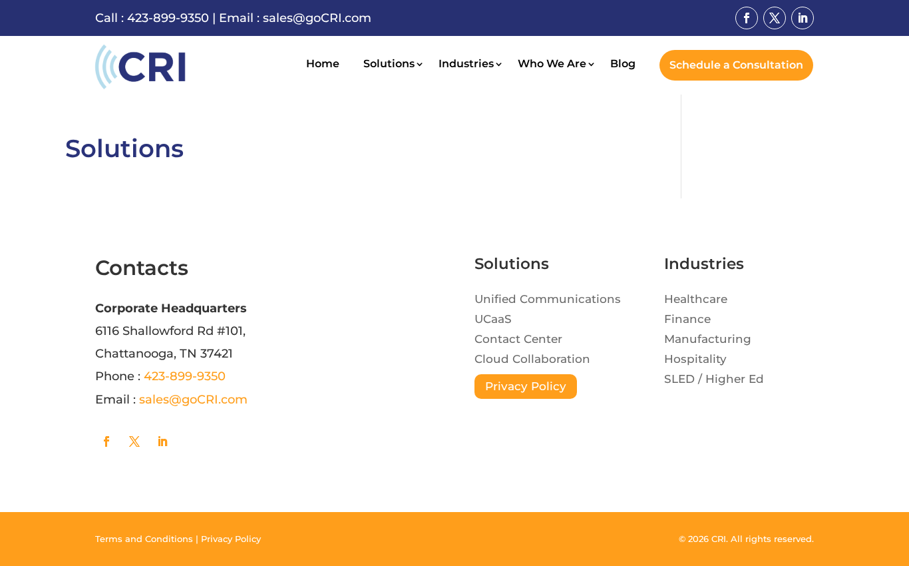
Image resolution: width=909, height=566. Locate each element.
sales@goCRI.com (317, 18)
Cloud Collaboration (532, 360)
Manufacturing (707, 340)
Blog (623, 64)
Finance (687, 320)
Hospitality (695, 360)
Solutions (389, 64)
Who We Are (552, 64)
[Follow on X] (774, 18)
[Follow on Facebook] (746, 18)
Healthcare (695, 300)
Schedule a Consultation (736, 65)
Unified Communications (547, 300)
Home (322, 64)
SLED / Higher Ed (714, 380)
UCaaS (493, 320)
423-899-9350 (168, 18)
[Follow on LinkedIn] (802, 18)
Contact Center (518, 340)
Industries (466, 64)
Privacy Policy (525, 386)
